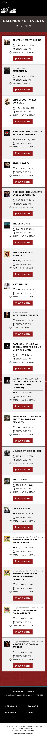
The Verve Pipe (21, 224)
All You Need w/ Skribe (27, 40)
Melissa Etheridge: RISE (27, 451)
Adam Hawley (21, 163)
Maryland (11, 706)
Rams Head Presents (8, 10)
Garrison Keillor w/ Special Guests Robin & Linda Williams (27, 347)
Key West (10, 712)
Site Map (15, 730)
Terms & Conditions (27, 730)
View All (28, 26)
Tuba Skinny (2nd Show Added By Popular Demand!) (27, 419)
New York (32, 706)
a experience (23, 733)
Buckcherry (20, 71)
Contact (31, 712)
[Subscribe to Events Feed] (17, 26)
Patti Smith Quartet (25, 315)
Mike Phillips (21, 284)
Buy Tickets (24, 59)
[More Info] (7, 44)
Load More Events (23, 676)
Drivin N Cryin (21, 508)
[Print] (21, 26)
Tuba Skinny (20, 480)
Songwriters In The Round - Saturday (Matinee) (25, 576)
